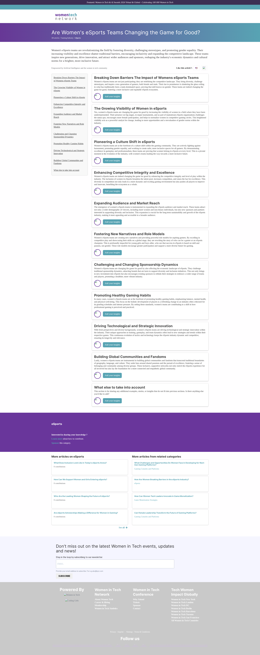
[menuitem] (104, 599)
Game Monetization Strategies (145, 500)
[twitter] (138, 645)
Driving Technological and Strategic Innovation (69, 152)
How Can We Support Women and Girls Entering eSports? (80, 479)
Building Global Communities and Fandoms (68, 162)
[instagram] (129, 645)
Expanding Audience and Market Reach (68, 115)
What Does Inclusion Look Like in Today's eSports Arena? (80, 463)
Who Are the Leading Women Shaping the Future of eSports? (82, 496)
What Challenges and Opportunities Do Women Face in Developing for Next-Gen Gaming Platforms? (169, 464)
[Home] (67, 16)
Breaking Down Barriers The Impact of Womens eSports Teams (69, 79)
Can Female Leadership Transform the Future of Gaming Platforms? (165, 513)
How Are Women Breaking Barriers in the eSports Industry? (161, 479)
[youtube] (146, 645)
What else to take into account (66, 170)
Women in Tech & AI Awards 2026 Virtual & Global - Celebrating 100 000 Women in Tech (134, 2)
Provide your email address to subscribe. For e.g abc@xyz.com (79, 571)
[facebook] (112, 645)
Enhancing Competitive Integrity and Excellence (69, 105)
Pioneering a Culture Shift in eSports (69, 97)
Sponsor (55, 443)
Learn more (56, 439)
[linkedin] (121, 645)
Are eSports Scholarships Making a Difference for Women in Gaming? (86, 513)
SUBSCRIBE (64, 576)
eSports (137, 483)
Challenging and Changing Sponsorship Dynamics (65, 135)
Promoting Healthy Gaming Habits (68, 143)
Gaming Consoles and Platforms (146, 469)
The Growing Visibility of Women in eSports (69, 89)
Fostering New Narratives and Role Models (69, 125)
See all (122, 527)
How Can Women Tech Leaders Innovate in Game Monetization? (163, 496)
